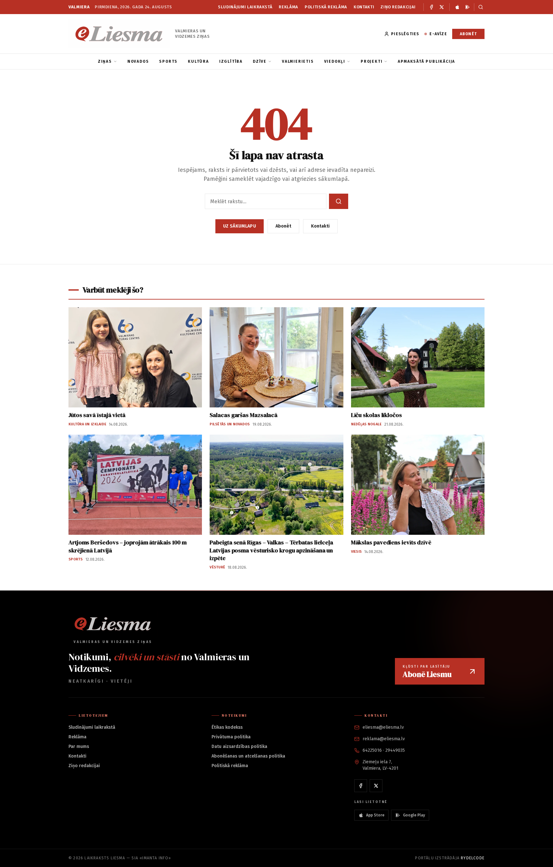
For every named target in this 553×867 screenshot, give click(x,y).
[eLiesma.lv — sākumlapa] (119, 33)
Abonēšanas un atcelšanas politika (248, 756)
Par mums (78, 746)
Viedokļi (334, 61)
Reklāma (288, 6)
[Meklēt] (479, 7)
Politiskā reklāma (326, 6)
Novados (138, 61)
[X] (441, 7)
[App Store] (457, 7)
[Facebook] (431, 7)
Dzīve (260, 61)
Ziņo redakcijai (398, 6)
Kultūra (198, 61)
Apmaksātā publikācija (426, 61)
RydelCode (473, 858)
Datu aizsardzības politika (239, 746)
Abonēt (468, 34)
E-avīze (438, 34)
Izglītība (231, 61)
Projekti (371, 61)
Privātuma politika (231, 737)
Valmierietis (298, 61)
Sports (168, 61)
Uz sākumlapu (239, 226)
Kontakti (364, 6)
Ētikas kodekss (227, 727)
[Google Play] (467, 7)
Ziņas (105, 61)
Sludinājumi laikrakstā (245, 6)
